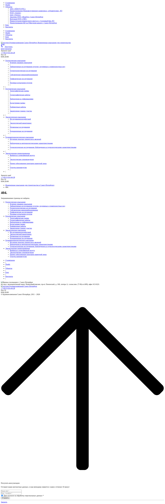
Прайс (7, 5)
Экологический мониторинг (21, 123)
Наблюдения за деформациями (21, 99)
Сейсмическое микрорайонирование (24, 75)
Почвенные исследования (20, 127)
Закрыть (4, 502)
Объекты (8, 7)
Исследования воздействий (20, 119)
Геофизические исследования (21, 79)
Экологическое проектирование (17, 153)
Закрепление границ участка (21, 111)
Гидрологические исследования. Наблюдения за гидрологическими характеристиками (43, 147)
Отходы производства (18, 167)
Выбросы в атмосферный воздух (22, 155)
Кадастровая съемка (17, 103)
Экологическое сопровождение (22, 159)
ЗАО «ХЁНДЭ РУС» (18, 9)
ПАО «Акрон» (15, 13)
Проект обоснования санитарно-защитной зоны (28, 163)
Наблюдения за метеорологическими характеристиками (31, 143)
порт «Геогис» (15, 15)
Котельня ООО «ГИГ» (18, 19)
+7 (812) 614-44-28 (8, 53)
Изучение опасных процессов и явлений (25, 139)
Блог (7, 25)
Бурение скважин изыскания (21, 63)
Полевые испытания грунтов (21, 83)
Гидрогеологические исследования (23, 71)
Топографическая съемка (19, 91)
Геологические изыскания (15, 61)
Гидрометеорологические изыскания (19, 137)
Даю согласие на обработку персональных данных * (24, 496)
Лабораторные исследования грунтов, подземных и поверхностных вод (37, 67)
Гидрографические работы (20, 95)
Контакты (9, 27)
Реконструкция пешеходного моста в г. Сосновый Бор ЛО (32, 21)
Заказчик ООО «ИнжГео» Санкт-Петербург (26, 17)
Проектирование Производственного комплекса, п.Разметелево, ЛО (36, 11)
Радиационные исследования (21, 131)
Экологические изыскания (15, 117)
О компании (10, 3)
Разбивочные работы (18, 107)
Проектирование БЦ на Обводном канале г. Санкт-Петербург (33, 23)
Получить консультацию (6, 48)
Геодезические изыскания (15, 89)
